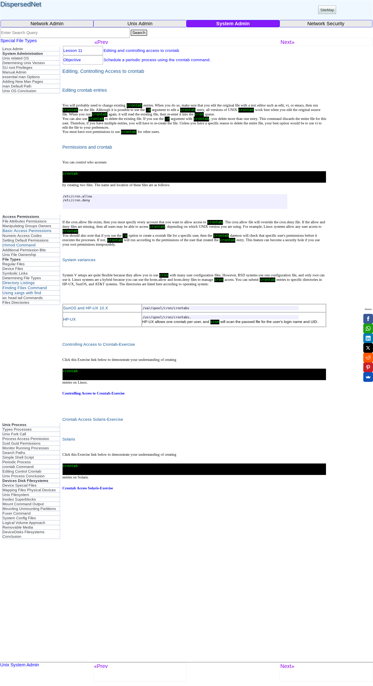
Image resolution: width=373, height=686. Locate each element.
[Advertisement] (31, 156)
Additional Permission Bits (24, 250)
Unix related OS (16, 58)
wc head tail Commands (23, 298)
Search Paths (14, 452)
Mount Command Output (23, 504)
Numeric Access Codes (22, 235)
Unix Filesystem (16, 494)
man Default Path (17, 86)
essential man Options (21, 77)
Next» (288, 42)
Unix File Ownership (19, 254)
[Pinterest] (368, 367)
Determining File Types (22, 278)
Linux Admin (13, 49)
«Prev (101, 42)
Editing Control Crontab (22, 471)
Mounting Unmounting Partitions (29, 508)
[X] (368, 348)
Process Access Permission (26, 438)
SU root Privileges (17, 67)
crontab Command (18, 466)
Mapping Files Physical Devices (29, 490)
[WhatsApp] (368, 328)
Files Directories (16, 302)
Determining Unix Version (24, 63)
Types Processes (17, 429)
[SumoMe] (368, 377)
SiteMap (327, 10)
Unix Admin (140, 23)
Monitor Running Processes (26, 448)
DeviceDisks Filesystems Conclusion (23, 534)
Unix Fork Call (14, 434)
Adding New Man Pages (23, 81)
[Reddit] (368, 357)
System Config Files (19, 518)
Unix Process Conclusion (24, 476)
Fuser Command (17, 513)
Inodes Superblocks (19, 499)
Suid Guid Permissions (22, 443)
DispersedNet (20, 4)
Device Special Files (20, 485)
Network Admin (47, 23)
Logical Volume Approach (24, 522)
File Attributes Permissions (25, 221)
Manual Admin (14, 72)
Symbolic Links (15, 273)
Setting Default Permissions (26, 240)
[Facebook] (368, 319)
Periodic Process (17, 462)
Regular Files (14, 264)
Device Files (13, 268)
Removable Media (18, 527)
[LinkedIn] (368, 338)
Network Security (325, 23)
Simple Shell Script (18, 457)
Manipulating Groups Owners (27, 226)
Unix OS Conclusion (19, 91)
